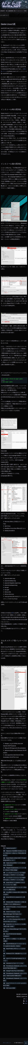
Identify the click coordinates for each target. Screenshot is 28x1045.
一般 (6, 11)
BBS (25, 11)
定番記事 (2, 11)
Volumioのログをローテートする (14, 963)
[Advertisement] (14, 1022)
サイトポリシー (7, 1042)
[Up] (26, 1043)
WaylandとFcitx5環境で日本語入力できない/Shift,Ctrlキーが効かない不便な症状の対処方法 (14, 853)
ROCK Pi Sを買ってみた (12, 916)
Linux (25, 1003)
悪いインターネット (19, 11)
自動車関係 (10, 11)
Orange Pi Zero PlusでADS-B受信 (14, 971)
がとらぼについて (4, 15)
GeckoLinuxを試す (11, 848)
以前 (12, 613)
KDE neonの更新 (10, 988)
